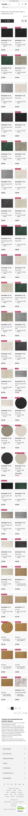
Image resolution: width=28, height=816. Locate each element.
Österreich (8, 790)
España (6, 794)
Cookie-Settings (14, 806)
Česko (7, 792)
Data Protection (8, 801)
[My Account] (19, 4)
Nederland (21, 794)
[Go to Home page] (6, 4)
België (14, 790)
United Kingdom (20, 796)
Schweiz (20, 790)
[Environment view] (25, 21)
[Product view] (22, 21)
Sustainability (7, 778)
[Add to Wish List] (12, 27)
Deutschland (13, 792)
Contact (5, 763)
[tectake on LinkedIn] (23, 784)
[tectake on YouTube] (19, 784)
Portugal (7, 796)
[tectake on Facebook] (4, 784)
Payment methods (8, 758)
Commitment (6, 768)
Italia (16, 794)
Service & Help (7, 754)
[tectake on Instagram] (15, 784)
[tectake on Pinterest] (8, 784)
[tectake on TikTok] (11, 784)
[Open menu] (25, 4)
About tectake (7, 749)
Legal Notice (14, 804)
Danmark (20, 792)
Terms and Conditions (18, 801)
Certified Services (8, 773)
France (11, 794)
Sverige (12, 796)
